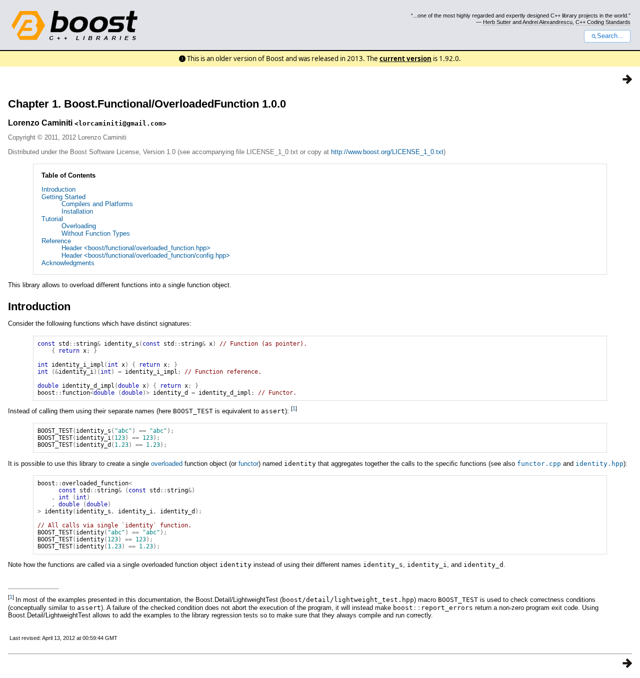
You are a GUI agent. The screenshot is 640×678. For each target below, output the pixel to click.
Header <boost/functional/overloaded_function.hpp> (136, 248)
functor (248, 463)
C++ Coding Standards (603, 22)
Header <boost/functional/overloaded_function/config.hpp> (146, 255)
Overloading (79, 226)
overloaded (166, 463)
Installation (77, 211)
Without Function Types (96, 233)
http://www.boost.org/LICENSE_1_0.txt (387, 152)
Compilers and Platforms (97, 204)
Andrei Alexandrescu (547, 22)
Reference (56, 241)
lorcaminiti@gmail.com (120, 123)
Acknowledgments (68, 263)
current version (406, 58)
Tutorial (52, 219)
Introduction (59, 189)
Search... (610, 36)
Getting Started (64, 197)
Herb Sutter (497, 22)
